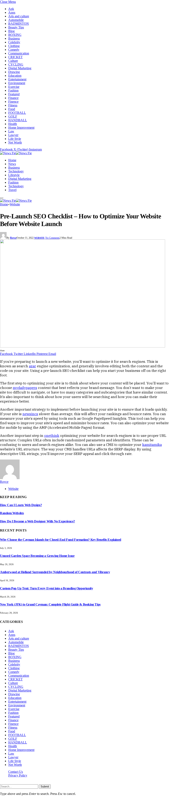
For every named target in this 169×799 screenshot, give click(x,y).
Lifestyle (14, 175)
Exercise (13, 86)
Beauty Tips (16, 27)
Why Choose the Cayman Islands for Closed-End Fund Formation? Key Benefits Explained (60, 539)
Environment (16, 83)
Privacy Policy (17, 775)
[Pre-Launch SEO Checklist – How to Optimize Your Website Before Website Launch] (82, 346)
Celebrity (14, 42)
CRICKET (15, 57)
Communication (18, 53)
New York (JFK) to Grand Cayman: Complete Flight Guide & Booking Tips (50, 604)
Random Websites (12, 513)
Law (11, 131)
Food (11, 109)
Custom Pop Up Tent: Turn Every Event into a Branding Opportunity (46, 588)
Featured (14, 94)
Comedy (13, 49)
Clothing (14, 46)
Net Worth (15, 142)
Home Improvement (21, 127)
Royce (13, 237)
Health (12, 124)
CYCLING (15, 64)
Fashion (13, 90)
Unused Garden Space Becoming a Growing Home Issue (37, 555)
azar (32, 366)
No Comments (52, 237)
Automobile (16, 20)
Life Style (14, 138)
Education (14, 75)
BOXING (14, 35)
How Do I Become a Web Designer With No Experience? (37, 521)
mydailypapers (25, 387)
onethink (51, 435)
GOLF (12, 116)
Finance (13, 98)
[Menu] (1, 198)
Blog (11, 31)
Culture (13, 60)
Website (39, 238)
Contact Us (15, 771)
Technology (16, 171)
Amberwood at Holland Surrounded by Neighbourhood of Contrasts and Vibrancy (55, 572)
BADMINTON (18, 23)
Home (12, 160)
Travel (12, 190)
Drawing (14, 72)
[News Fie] (16, 153)
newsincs (30, 414)
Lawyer (13, 135)
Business (14, 38)
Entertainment (17, 79)
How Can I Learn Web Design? (21, 505)
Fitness (12, 105)
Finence (13, 101)
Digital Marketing (19, 68)
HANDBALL (17, 120)
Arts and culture (18, 16)
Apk (11, 9)
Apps (11, 12)
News (12, 164)
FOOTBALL (17, 112)
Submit (45, 786)
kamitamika (152, 444)
